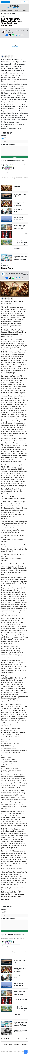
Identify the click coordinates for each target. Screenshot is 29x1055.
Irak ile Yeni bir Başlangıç (20, 233)
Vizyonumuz (21, 1038)
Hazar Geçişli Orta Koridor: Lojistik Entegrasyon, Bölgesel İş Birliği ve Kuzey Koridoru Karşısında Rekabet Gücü (20, 258)
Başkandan (13, 1038)
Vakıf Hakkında (5, 1038)
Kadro (10, 10)
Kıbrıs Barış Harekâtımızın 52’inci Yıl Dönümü (20, 1030)
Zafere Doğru (17, 186)
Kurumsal (3, 10)
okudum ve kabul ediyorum (13, 161)
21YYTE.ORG (5, 13)
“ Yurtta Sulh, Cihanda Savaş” (19, 210)
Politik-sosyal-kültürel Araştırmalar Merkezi (18, 264)
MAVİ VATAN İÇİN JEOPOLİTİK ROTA (18, 218)
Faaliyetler (24, 1044)
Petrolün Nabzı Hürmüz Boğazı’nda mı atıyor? (20, 195)
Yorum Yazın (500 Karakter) (8, 144)
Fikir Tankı (12, 13)
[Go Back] (26, 1052)
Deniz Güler (17, 248)
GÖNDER (15, 157)
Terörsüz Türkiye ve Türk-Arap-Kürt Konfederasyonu (20, 203)
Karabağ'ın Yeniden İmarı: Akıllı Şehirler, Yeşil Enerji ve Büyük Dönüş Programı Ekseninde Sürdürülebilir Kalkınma (20, 242)
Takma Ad (3, 135)
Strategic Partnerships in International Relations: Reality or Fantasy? (20, 227)
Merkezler (17, 10)
